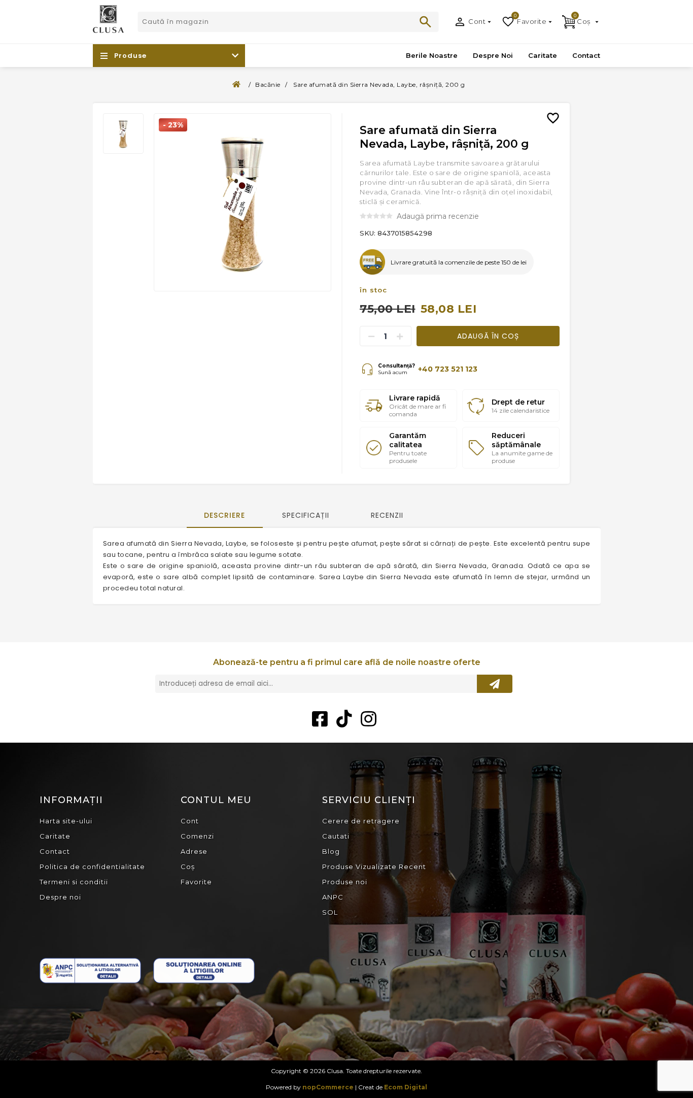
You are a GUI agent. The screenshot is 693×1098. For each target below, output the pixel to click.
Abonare (494, 684)
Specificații (305, 515)
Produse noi (344, 882)
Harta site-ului (66, 821)
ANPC (332, 897)
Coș (188, 866)
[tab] (225, 516)
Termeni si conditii (74, 882)
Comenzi (197, 836)
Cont (477, 21)
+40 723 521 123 (447, 369)
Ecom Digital (405, 1087)
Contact (55, 851)
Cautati (425, 22)
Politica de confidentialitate (92, 866)
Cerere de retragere (361, 821)
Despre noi (60, 897)
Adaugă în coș (488, 336)
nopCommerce (328, 1087)
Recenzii (387, 515)
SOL (330, 912)
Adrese (194, 851)
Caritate (55, 836)
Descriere (224, 515)
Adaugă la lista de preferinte (557, 110)
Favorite (196, 882)
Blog (331, 851)
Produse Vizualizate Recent (374, 866)
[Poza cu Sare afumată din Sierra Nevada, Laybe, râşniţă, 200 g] (242, 202)
